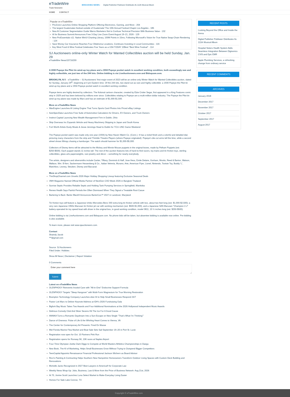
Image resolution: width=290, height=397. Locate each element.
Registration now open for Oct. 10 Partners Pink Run (74, 334)
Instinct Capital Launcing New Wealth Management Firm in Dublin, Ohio (83, 117)
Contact (64, 12)
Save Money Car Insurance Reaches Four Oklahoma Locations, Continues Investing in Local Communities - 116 (106, 44)
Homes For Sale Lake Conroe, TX (65, 380)
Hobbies (65, 250)
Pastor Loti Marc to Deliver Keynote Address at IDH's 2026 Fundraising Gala (85, 301)
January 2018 (204, 96)
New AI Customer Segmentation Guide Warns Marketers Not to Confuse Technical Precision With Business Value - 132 (108, 31)
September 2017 (206, 119)
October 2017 (204, 113)
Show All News (56, 256)
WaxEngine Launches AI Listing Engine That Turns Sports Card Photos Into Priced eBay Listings (95, 108)
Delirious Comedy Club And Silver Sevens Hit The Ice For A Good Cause (83, 311)
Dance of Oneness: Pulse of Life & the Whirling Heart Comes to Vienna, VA (85, 320)
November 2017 (205, 107)
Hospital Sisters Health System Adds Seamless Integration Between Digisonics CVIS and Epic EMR (217, 51)
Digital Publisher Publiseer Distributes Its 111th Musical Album (128, 5)
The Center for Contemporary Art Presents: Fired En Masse (77, 325)
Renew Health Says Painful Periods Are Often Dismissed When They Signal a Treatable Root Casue (96, 190)
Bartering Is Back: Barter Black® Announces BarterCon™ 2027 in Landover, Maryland (90, 195)
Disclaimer (70, 256)
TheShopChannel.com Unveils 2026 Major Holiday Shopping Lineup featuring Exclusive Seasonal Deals (98, 176)
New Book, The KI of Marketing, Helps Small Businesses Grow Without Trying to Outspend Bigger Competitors (101, 348)
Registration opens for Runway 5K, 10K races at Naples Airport (79, 339)
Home (52, 12)
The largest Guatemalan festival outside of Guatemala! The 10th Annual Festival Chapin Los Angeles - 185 (103, 28)
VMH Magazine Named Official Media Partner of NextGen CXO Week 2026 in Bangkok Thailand (95, 181)
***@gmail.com (56, 238)
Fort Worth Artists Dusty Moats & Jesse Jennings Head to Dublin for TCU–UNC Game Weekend (94, 127)
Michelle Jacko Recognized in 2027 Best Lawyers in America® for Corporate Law (87, 366)
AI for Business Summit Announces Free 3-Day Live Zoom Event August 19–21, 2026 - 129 (95, 34)
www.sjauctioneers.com (86, 225)
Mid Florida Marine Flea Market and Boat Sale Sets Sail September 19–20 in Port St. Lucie (92, 330)
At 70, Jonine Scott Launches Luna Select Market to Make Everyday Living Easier (88, 375)
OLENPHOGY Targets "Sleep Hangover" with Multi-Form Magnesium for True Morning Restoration (96, 292)
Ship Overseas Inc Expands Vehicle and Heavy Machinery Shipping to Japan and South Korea (94, 122)
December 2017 (205, 101)
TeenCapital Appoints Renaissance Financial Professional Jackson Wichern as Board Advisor (93, 353)
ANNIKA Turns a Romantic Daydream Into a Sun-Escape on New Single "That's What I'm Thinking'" (96, 316)
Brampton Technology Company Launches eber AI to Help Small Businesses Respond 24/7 (92, 297)
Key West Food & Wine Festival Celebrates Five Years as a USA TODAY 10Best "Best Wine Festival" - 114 (103, 47)
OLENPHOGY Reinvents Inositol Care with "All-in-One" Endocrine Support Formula (88, 287)
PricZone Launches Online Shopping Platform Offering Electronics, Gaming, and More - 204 (96, 25)
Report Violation (84, 256)
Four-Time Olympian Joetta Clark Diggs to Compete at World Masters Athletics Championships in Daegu (99, 344)
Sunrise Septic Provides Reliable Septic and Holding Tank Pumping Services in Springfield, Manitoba (97, 185)
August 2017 (204, 125)
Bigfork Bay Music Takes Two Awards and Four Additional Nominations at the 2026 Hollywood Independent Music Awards (106, 306)
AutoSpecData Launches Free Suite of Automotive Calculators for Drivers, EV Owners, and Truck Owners (99, 113)
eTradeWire (59, 3)
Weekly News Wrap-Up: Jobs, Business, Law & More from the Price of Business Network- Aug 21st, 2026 (99, 370)
